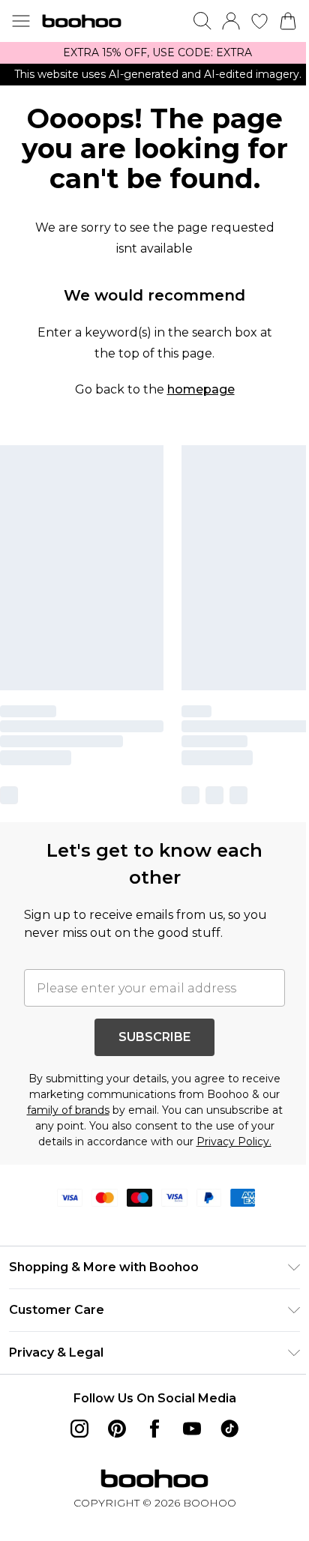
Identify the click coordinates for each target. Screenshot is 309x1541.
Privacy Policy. (234, 1141)
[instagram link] (79, 1429)
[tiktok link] (229, 1429)
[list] (154, 53)
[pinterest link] (117, 1429)
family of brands (68, 1110)
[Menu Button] (21, 21)
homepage (201, 389)
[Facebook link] (155, 1429)
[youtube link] (192, 1429)
